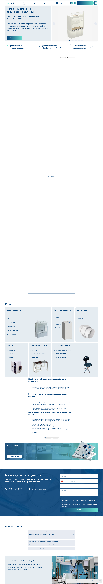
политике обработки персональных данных (83, 581)
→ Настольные (11, 350)
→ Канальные (80, 318)
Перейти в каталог (14, 456)
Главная (29, 54)
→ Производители (11, 318)
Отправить (79, 509)
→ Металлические (11, 334)
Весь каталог (12, 445)
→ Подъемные (34, 357)
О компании (25, 3)
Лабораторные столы (38, 345)
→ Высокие (56, 314)
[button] (95, 3)
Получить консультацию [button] (85, 3)
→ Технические (34, 350)
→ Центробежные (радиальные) (85, 315)
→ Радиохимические (12, 330)
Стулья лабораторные (62, 345)
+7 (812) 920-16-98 (50, 3)
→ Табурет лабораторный (60, 353)
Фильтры (10, 345)
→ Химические (11, 326)
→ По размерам (11, 322)
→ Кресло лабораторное (60, 357)
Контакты (39, 3)
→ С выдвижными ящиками (37, 353)
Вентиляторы (82, 310)
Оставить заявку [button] (14, 37)
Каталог (19, 3)
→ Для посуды (57, 321)
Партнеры (33, 3)
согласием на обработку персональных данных (78, 501)
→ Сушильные (57, 324)
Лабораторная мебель (48, 437)
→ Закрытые (57, 317)
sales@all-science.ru (63, 3)
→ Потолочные (11, 353)
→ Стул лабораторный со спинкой (62, 350)
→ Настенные (10, 357)
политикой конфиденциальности (79, 498)
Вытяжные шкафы (14, 310)
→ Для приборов (57, 327)
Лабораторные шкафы (62, 310)
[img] (87, 331)
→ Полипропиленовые (13, 315)
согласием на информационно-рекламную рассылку (79, 505)
